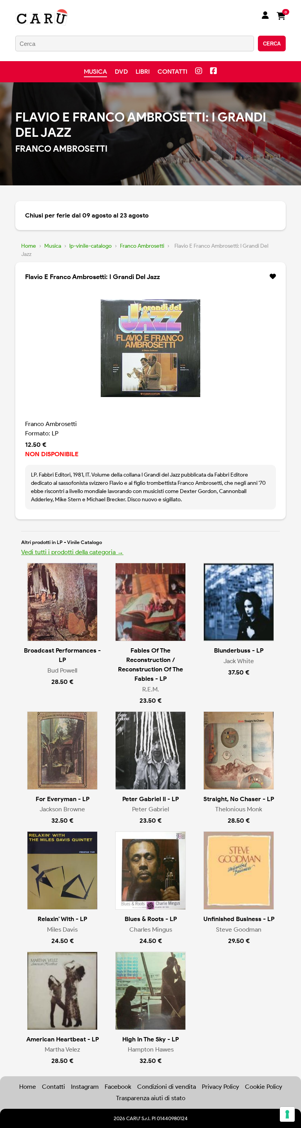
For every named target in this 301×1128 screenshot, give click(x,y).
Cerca (272, 44)
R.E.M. (150, 689)
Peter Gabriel (150, 809)
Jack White (238, 661)
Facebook (118, 1086)
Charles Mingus (150, 929)
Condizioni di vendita (166, 1086)
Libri (143, 71)
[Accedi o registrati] (265, 16)
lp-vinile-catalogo (90, 246)
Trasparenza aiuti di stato (150, 1098)
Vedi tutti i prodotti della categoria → (72, 552)
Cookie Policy (263, 1086)
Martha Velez (62, 1049)
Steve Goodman (238, 929)
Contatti (172, 71)
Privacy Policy (220, 1086)
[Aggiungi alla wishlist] (273, 276)
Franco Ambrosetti (142, 246)
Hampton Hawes (151, 1049)
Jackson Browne (62, 809)
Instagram (85, 1086)
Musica (95, 71)
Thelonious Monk (238, 809)
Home (28, 246)
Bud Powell (62, 670)
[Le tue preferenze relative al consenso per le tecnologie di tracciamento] (287, 1114)
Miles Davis (62, 929)
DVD (121, 71)
